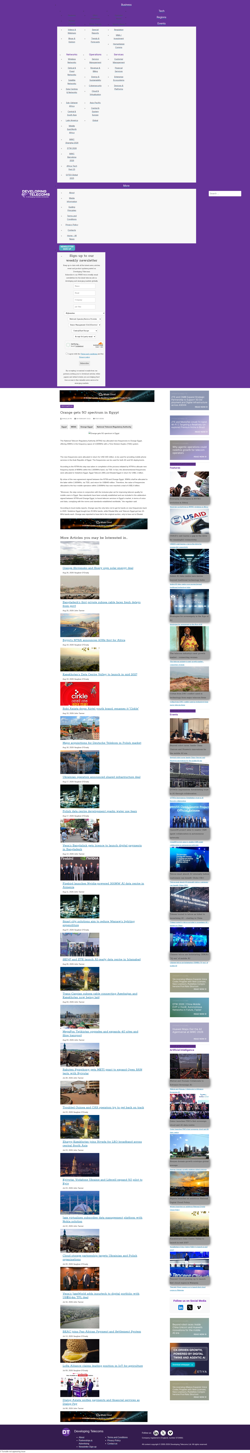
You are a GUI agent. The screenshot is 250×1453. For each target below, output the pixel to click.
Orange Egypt (86, 427)
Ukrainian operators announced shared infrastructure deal (101, 777)
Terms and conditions (89, 354)
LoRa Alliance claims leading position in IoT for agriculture (103, 1366)
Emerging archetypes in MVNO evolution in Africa (189, 507)
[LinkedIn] (180, 1307)
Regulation (67, 406)
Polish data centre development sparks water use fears (100, 811)
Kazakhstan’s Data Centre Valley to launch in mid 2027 (100, 674)
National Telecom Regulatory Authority (114, 427)
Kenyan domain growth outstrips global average (188, 1170)
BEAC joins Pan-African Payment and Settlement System (102, 1331)
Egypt (64, 427)
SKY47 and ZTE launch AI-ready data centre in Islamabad (102, 959)
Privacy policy (84, 357)
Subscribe (84, 363)
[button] (71, 11)
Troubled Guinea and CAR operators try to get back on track (103, 1107)
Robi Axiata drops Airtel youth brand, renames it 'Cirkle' (101, 709)
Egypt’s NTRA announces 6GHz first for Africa (94, 640)
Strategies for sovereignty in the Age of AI (186, 625)
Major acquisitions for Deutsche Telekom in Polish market (102, 743)
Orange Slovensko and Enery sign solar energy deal (98, 568)
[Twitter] (190, 1307)
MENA (73, 427)
